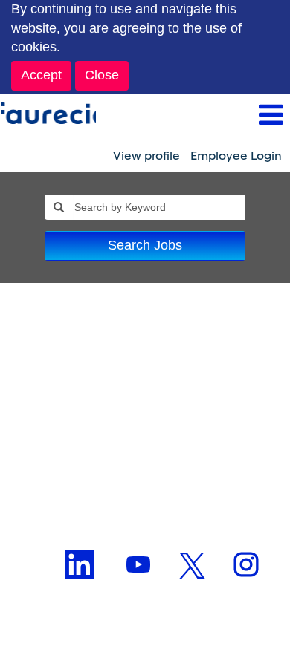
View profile (146, 156)
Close (102, 75)
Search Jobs (145, 245)
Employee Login (236, 156)
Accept (41, 75)
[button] (193, 116)
